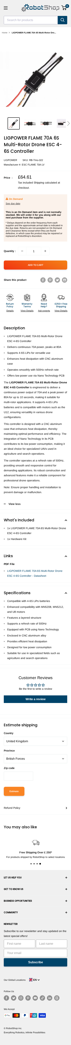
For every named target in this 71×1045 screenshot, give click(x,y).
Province (9, 750)
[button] (68, 123)
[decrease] (22, 251)
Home (4, 32)
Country (8, 733)
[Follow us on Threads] (56, 998)
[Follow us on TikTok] (42, 998)
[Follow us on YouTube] (35, 998)
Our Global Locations (15, 980)
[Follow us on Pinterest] (28, 998)
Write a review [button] (35, 699)
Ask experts (44, 310)
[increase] (45, 251)
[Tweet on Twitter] (57, 279)
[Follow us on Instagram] (20, 998)
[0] (64, 7)
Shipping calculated (45, 182)
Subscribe (35, 962)
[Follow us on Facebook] (6, 998)
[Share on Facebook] (43, 279)
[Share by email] (64, 279)
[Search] (62, 20)
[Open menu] (6, 7)
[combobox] (31, 20)
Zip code (9, 768)
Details (10, 310)
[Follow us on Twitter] (13, 998)
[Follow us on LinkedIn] (49, 998)
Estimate (14, 791)
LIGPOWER (10, 160)
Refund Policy (12, 807)
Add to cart (35, 265)
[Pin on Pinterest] (50, 279)
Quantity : (10, 251)
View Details (27, 310)
